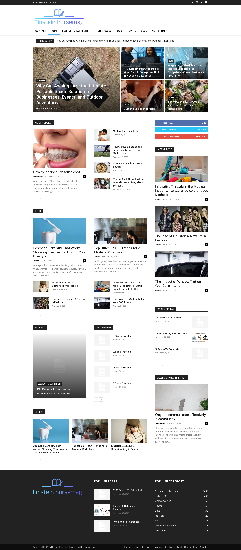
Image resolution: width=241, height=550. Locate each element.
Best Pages (169, 547)
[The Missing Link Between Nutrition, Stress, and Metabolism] (186, 96)
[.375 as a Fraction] (102, 371)
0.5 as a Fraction (122, 351)
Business (41, 81)
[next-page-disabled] (162, 450)
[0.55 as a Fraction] (102, 340)
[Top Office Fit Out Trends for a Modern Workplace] (120, 231)
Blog (127, 64)
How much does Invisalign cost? (57, 172)
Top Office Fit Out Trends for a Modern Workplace (117, 250)
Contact (127, 547)
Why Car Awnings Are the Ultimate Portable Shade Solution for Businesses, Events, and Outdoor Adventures (115, 40)
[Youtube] (206, 2)
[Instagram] (192, 2)
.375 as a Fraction (122, 367)
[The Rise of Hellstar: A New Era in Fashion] (41, 303)
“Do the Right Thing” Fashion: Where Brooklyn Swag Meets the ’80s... (128, 182)
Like (204, 123)
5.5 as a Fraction (122, 383)
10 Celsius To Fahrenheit (167, 349)
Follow (202, 129)
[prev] (198, 41)
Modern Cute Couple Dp (125, 131)
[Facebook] (188, 2)
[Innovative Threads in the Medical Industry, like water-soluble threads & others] (102, 286)
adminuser (38, 176)
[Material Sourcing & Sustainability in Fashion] (41, 286)
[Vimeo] (201, 2)
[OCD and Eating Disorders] (142, 96)
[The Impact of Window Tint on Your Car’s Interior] (102, 303)
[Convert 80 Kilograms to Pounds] (200, 337)
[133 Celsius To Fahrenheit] (59, 366)
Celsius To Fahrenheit (49, 384)
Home (137, 547)
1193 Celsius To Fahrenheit (168, 317)
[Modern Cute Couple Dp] (102, 135)
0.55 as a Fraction (122, 336)
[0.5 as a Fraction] (102, 356)
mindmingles (160, 423)
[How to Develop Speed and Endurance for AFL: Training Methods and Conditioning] (102, 151)
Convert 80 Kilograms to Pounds (171, 333)
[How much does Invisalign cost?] (59, 148)
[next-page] (40, 199)
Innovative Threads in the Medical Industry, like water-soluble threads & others (128, 285)
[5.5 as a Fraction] (102, 387)
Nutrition (173, 97)
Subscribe (201, 136)
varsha (36, 260)
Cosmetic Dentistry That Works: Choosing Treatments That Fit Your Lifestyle (59, 252)
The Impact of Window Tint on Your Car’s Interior (178, 284)
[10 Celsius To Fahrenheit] (200, 353)
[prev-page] (35, 199)
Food (179, 547)
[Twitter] (197, 2)
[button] (204, 31)
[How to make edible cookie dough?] (102, 167)
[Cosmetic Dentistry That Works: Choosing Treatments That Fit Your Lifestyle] (59, 231)
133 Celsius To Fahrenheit (54, 389)
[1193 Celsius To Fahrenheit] (200, 322)
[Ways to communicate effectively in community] (181, 397)
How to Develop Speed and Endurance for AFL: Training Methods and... (128, 150)
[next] (203, 41)
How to (187, 547)
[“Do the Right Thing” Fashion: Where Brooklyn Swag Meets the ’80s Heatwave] (102, 183)
